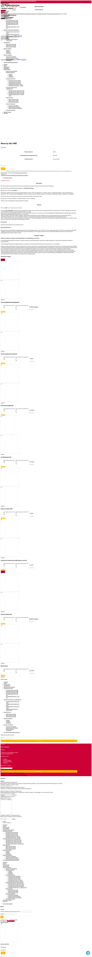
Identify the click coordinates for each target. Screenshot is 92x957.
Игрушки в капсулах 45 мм (53, 13)
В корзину (3, 168)
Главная (3, 13)
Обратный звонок (39, 6)
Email (13, 793)
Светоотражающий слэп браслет (9, 354)
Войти (2, 916)
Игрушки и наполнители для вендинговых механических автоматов (20, 13)
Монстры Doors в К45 (6, 614)
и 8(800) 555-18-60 (13, 752)
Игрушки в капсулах (41, 13)
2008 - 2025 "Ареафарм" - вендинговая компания (12, 773)
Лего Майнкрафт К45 (6, 457)
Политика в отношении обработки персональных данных (14, 775)
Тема (13, 796)
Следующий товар (5, 38)
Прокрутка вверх (4, 922)
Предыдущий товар (5, 15)
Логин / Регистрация (7, 903)
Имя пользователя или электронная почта (10, 911)
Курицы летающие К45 (6, 508)
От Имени (14, 795)
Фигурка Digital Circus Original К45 (10, 302)
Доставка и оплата (7, 178)
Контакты (5, 762)
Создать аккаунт (11, 921)
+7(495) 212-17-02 (5, 2)
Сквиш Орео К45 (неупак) (7, 36)
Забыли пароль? (4, 919)
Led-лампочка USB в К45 (7, 405)
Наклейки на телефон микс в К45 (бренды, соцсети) (14, 560)
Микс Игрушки (4, 666)
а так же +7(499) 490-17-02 (7, 753)
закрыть (3, 676)
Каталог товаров (7, 760)
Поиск (14, 9)
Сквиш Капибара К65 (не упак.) (8, 59)
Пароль (3, 913)
